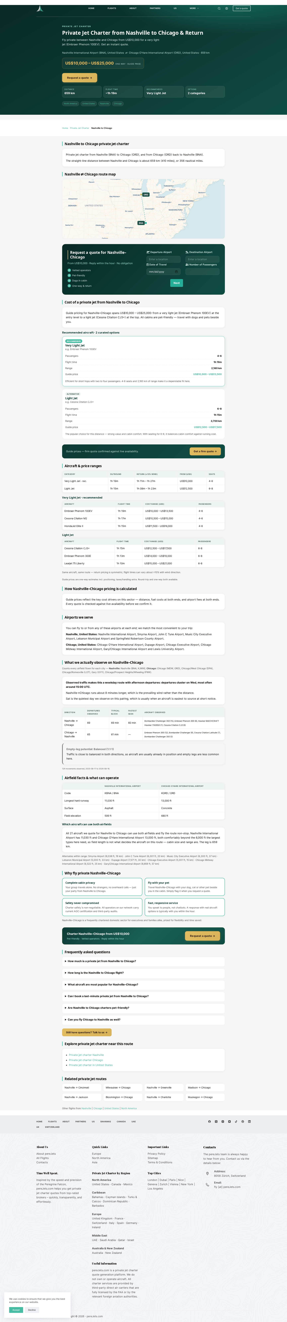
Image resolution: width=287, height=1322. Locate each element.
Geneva (152, 1184)
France (119, 1218)
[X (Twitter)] (216, 1121)
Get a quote (242, 8)
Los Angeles (155, 1188)
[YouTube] (229, 1121)
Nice (181, 1180)
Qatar (121, 1240)
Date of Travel (158, 264)
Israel (130, 1240)
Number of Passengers (203, 264)
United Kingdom (102, 1218)
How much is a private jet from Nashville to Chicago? (102, 961)
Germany (131, 1223)
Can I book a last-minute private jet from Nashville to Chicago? (108, 996)
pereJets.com (44, 1188)
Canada (121, 1121)
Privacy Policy (156, 1153)
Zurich (163, 1184)
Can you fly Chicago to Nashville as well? (94, 1019)
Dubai (163, 1180)
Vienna (174, 1184)
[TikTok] (236, 1121)
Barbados (98, 1205)
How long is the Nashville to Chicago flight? (96, 972)
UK (37, 1127)
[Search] (219, 8)
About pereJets (46, 1153)
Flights (112, 8)
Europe (96, 1153)
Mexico (128, 1184)
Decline (32, 1310)
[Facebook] (209, 1121)
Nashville (104, 103)
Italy (111, 1223)
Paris (172, 1180)
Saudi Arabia (108, 1240)
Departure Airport (161, 252)
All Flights (42, 1158)
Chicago (118, 103)
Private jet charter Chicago (86, 1060)
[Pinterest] (242, 1121)
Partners (155, 8)
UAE (134, 1121)
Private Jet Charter (79, 128)
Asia (94, 1162)
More (193, 8)
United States (88, 103)
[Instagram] (223, 1121)
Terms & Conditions (160, 1162)
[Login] (226, 8)
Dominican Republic (115, 1201)
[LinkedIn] (249, 1121)
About (133, 8)
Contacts (42, 1162)
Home (91, 8)
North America (70, 103)
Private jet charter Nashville (86, 1055)
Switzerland (52, 1127)
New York (187, 1184)
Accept (16, 1310)
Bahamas (105, 1121)
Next (177, 283)
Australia (97, 1252)
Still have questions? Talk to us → (87, 1032)
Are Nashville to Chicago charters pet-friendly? (98, 1007)
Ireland (96, 1227)
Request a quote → (79, 77)
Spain (120, 1223)
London (152, 1180)
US (175, 8)
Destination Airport (200, 252)
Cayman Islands (115, 1197)
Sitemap (153, 1158)
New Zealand (113, 1252)
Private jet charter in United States (91, 1065)
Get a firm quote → (205, 451)
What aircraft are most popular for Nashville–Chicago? (103, 984)
